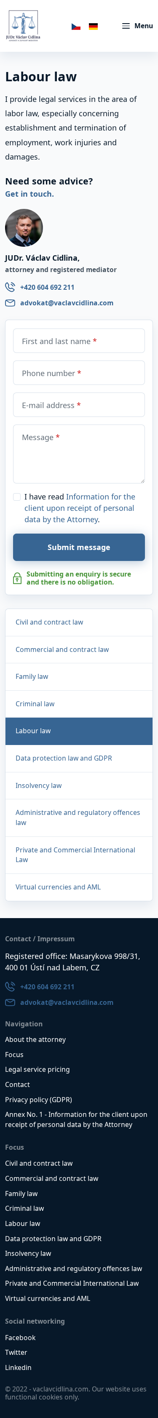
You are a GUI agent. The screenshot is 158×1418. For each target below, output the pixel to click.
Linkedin (18, 1367)
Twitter (16, 1352)
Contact (17, 1084)
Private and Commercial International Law (75, 855)
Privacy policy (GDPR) (38, 1099)
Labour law (22, 1223)
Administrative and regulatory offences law (78, 817)
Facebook (20, 1337)
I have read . (79, 507)
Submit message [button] (79, 547)
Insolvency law (39, 785)
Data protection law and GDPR (64, 758)
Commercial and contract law (62, 649)
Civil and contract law (49, 622)
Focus (14, 1054)
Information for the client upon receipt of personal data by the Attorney (79, 507)
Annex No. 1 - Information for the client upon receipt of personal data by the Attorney (76, 1119)
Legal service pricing (37, 1069)
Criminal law (35, 703)
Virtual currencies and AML (58, 887)
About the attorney (35, 1039)
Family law (32, 676)
